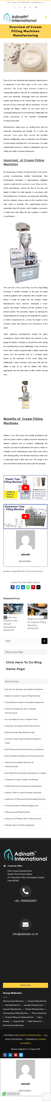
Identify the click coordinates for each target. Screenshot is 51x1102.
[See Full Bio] (31, 561)
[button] (5, 617)
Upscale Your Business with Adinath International (24, 689)
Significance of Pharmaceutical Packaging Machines (25, 799)
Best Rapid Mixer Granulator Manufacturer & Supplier (25, 773)
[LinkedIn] (10, 1055)
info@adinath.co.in (37, 2)
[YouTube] (16, 1055)
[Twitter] (21, 1055)
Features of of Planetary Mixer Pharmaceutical (23, 819)
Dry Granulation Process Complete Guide (21, 719)
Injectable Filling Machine (33, 1005)
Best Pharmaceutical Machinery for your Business (24, 749)
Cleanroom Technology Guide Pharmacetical (22, 726)
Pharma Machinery (39, 1013)
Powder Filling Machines (34, 1009)
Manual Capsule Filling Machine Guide (20, 732)
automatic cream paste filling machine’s (22, 288)
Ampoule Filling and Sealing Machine (19, 1017)
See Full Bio (24, 561)
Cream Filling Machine (26, 89)
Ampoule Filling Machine (37, 1001)
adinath (8, 571)
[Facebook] (5, 1055)
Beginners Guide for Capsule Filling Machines (37, 622)
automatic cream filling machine (34, 184)
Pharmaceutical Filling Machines (17, 812)
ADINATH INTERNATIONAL (30, 1035)
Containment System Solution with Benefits (21, 780)
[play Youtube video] (25, 487)
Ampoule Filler (18, 1021)
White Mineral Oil (34, 1021)
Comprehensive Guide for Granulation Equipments (24, 702)
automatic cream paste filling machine (19, 135)
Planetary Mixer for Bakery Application (20, 825)
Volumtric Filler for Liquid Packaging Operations (23, 793)
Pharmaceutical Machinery (34, 571)
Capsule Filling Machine (12, 1009)
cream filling (15, 435)
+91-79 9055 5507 (23, 2)
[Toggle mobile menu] (46, 17)
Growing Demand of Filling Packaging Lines (22, 806)
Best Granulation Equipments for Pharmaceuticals (24, 756)
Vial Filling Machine (12, 1005)
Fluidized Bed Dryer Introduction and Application (23, 786)
